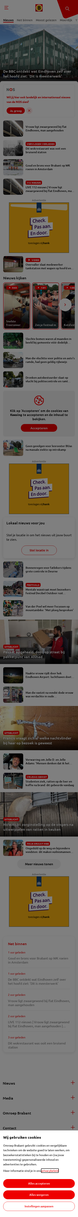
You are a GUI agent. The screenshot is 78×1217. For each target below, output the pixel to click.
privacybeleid (49, 1170)
